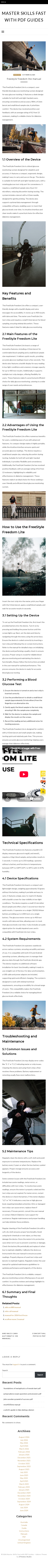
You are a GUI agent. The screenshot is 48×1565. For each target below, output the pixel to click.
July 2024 (24, 1507)
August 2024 (24, 1504)
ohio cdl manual (11, 1311)
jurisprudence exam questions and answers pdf (22, 1394)
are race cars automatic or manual (10, 1335)
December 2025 (24, 1457)
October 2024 (24, 1499)
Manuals (17, 75)
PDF (24, 1537)
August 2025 (24, 1469)
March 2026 (24, 1449)
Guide (24, 1528)
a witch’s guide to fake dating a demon (19, 1410)
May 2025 (24, 1478)
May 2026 (24, 1443)
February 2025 (24, 1487)
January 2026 (24, 1454)
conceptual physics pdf (39, 1334)
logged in (16, 1364)
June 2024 (24, 1510)
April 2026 (24, 1446)
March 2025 (24, 1484)
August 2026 (24, 1437)
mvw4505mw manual (12, 1404)
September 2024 (24, 1501)
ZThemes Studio (25, 1557)
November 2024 (24, 1496)
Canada (24, 1525)
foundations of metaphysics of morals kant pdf (22, 1388)
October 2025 (24, 1463)
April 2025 (24, 1481)
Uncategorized (24, 1540)
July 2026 (24, 1440)
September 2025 (24, 1466)
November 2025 (24, 1460)
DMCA (3, 2)
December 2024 (24, 1493)
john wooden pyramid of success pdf (18, 1399)
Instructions (24, 1531)
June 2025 (24, 1475)
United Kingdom (24, 1543)
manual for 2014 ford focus (16, 1315)
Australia (24, 1522)
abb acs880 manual (13, 1307)
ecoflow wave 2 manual (14, 1319)
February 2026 (24, 1452)
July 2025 (24, 1472)
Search (5, 1370)
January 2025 (24, 1490)
